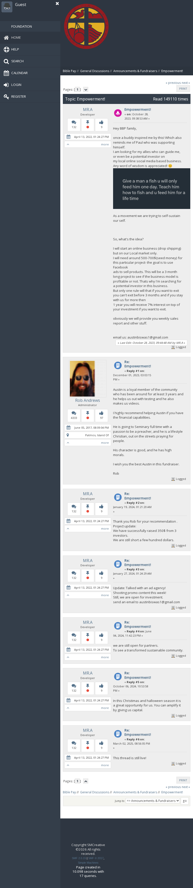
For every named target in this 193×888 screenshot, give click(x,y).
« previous (173, 83)
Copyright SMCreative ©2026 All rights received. (88, 849)
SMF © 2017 (96, 858)
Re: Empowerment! (137, 364)
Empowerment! (137, 109)
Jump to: (120, 801)
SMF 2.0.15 (79, 858)
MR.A (87, 109)
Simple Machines (88, 862)
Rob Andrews (87, 400)
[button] (57, 3)
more (105, 144)
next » (186, 83)
